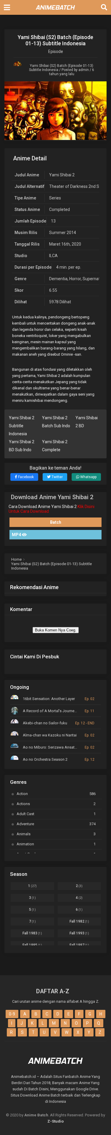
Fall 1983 (32, 933)
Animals (56, 834)
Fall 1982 (79, 921)
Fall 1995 (32, 945)
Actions (56, 804)
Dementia (58, 278)
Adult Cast (56, 814)
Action (56, 793)
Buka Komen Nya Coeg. (55, 630)
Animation (56, 844)
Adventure (56, 824)
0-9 (12, 1014)
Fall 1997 (79, 945)
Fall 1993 (79, 933)
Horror (75, 278)
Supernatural (95, 278)
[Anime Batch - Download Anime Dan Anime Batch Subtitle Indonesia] (56, 11)
